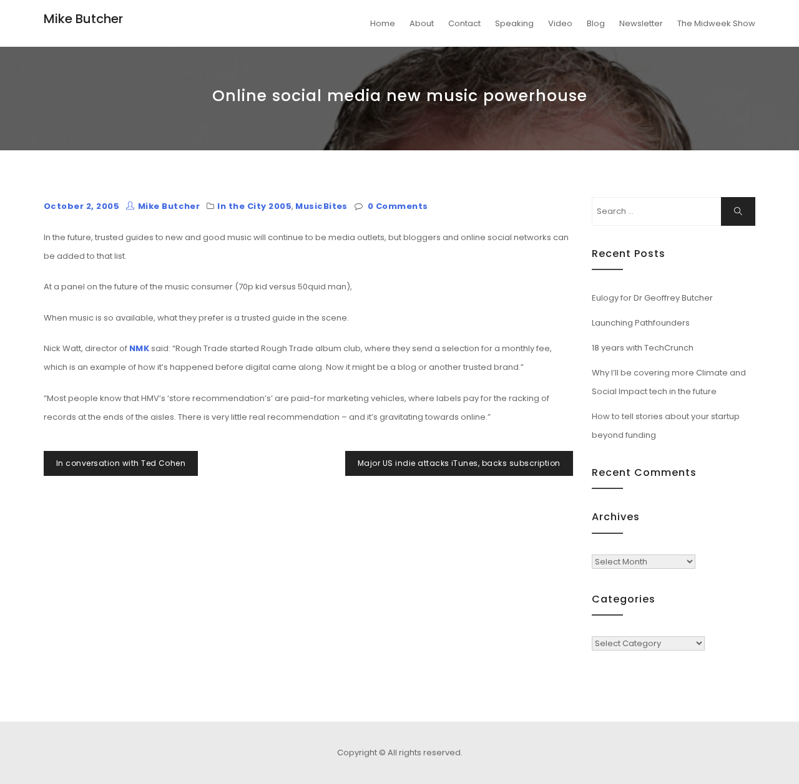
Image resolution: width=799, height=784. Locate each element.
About (421, 23)
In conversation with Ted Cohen (120, 463)
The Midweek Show (716, 23)
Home (382, 23)
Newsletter (641, 23)
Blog (596, 23)
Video (560, 23)
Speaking (514, 23)
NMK (139, 348)
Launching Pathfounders (641, 323)
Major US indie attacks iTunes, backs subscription (459, 463)
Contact (464, 23)
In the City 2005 (254, 206)
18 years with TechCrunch (643, 348)
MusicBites (321, 206)
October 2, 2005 (81, 206)
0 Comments (398, 206)
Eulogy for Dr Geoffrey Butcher (652, 298)
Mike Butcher (83, 18)
